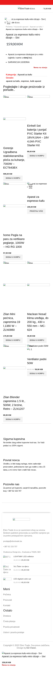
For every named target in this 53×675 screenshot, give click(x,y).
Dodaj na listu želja (12, 672)
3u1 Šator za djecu (21, 566)
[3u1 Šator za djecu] (7, 569)
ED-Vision (31, 648)
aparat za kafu (13, 81)
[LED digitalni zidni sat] (7, 582)
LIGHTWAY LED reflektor (24, 556)
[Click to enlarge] (9, 19)
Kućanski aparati (21, 27)
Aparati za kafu (36, 27)
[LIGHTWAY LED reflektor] (7, 558)
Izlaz (7, 97)
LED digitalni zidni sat (22, 579)
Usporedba (5, 672)
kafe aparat (35, 81)
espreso (25, 81)
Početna (9, 27)
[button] (13, 178)
